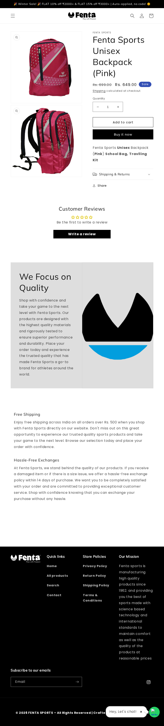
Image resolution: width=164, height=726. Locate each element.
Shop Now (82, 382)
